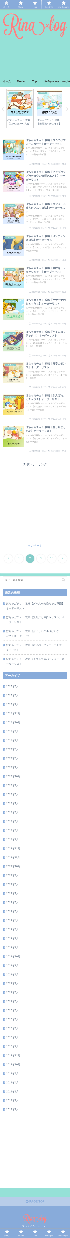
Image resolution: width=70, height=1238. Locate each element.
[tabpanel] (20, 108)
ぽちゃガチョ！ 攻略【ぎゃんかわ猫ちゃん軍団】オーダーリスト (35, 606)
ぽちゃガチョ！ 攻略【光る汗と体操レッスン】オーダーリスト (35, 620)
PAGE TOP (37, 1201)
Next (67, 109)
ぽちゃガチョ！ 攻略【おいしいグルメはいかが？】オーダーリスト (32, 634)
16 (51, 558)
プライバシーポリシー (35, 1225)
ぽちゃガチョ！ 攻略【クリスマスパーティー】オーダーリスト (35, 661)
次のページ (35, 545)
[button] (63, 580)
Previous (3, 109)
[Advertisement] (35, 59)
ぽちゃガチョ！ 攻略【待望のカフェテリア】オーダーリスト (35, 647)
